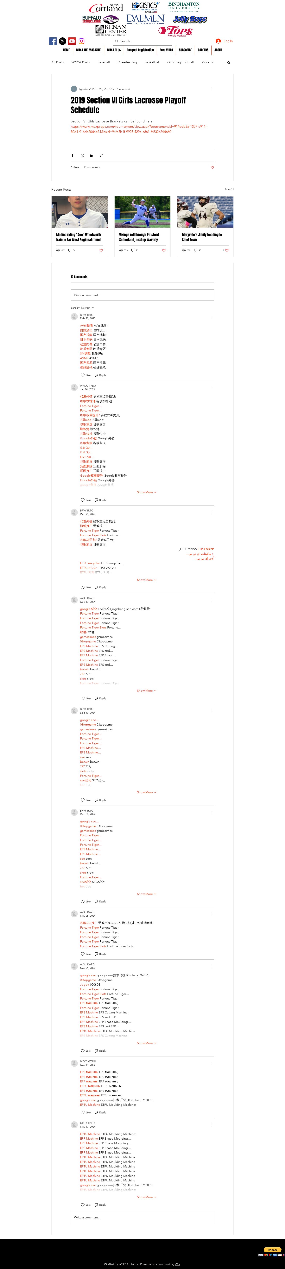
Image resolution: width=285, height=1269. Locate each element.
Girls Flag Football (180, 62)
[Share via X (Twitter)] (82, 155)
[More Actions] (212, 316)
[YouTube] (72, 41)
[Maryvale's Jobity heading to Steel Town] (205, 212)
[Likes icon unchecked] (82, 375)
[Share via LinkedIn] (91, 155)
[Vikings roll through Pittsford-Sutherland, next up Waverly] (143, 212)
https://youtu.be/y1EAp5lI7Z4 (133, 1258)
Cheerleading (127, 62)
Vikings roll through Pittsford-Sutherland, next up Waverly (139, 237)
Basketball (152, 62)
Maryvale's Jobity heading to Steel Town (202, 237)
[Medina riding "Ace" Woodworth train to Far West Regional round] (80, 212)
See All (229, 189)
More (205, 62)
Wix (177, 1264)
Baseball (104, 62)
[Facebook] (53, 41)
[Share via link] (101, 155)
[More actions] (212, 89)
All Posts (57, 62)
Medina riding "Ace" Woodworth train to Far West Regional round (78, 237)
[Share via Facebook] (72, 155)
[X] (62, 41)
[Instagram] (81, 41)
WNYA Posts (81, 62)
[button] (229, 62)
